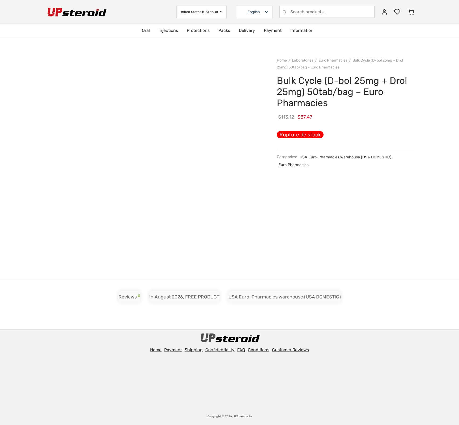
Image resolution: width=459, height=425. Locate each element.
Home (282, 60)
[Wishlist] (397, 12)
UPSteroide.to (242, 416)
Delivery (247, 30)
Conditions (258, 349)
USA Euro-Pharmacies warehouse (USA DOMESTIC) (345, 157)
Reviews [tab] (129, 297)
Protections (198, 30)
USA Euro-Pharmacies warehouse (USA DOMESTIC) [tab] (284, 297)
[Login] (384, 12)
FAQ (241, 349)
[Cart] (411, 12)
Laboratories (302, 60)
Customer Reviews (290, 349)
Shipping (194, 349)
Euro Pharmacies (332, 60)
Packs (224, 30)
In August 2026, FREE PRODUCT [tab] (184, 297)
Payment (273, 30)
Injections (168, 30)
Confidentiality (220, 349)
